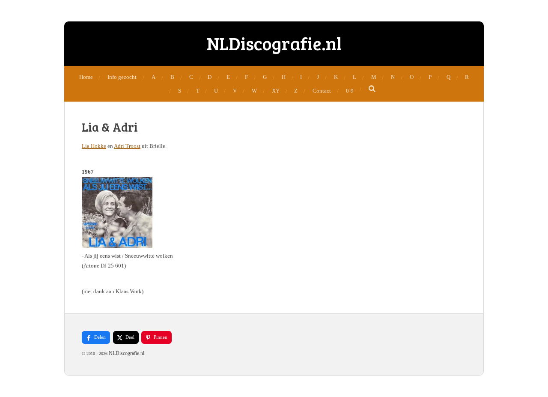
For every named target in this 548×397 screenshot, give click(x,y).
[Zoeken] (372, 89)
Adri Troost (127, 146)
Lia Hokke (94, 146)
